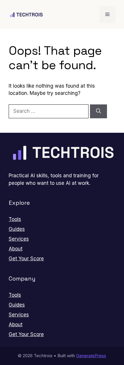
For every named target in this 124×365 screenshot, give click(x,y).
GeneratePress (91, 355)
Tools (15, 219)
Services (19, 239)
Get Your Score (26, 258)
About (15, 249)
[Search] (98, 111)
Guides (17, 229)
